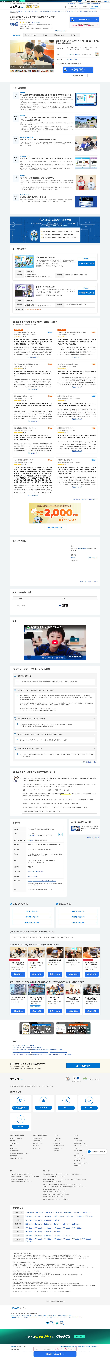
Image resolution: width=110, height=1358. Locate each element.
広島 (55, 1235)
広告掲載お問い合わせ (59, 1145)
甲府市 (68, 1224)
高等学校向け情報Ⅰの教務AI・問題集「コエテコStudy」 (56, 1194)
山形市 (78, 1212)
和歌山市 (79, 1228)
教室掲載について (58, 1143)
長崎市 (49, 1239)
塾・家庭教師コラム (14, 1150)
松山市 (49, 1231)
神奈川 (86, 1216)
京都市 (39, 1228)
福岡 (27, 1239)
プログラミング (13, 1148)
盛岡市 (50, 1212)
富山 (36, 1224)
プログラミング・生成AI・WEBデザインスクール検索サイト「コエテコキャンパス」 (62, 1174)
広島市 (58, 1235)
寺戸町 (77, 54)
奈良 (64, 1228)
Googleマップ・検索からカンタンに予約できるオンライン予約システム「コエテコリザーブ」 (65, 1186)
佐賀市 (39, 1239)
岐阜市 (30, 1220)
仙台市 (59, 1212)
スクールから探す (16, 1045)
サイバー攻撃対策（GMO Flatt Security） (54, 1317)
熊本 (55, 1239)
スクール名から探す (37, 1143)
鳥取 (27, 1235)
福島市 (87, 1212)
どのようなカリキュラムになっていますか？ (31, 719)
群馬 (46, 1216)
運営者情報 (56, 1150)
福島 (84, 1212)
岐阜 (27, 1220)
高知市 (58, 1231)
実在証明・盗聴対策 (15, 1317)
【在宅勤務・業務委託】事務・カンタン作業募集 (21, 1181)
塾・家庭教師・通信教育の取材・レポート (19, 1153)
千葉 (67, 1216)
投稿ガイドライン (78, 1148)
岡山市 (49, 1235)
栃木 (36, 1216)
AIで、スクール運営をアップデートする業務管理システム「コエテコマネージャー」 (62, 1184)
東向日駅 (73, 557)
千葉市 (71, 1216)
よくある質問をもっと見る (89, 762)
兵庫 (55, 1228)
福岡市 (30, 1239)
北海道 (27, 1212)
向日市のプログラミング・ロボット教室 (39, 1049)
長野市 (77, 1224)
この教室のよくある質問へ (98, 1151)
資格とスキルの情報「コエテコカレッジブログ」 (54, 1191)
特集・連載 (12, 1140)
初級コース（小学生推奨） (45, 257)
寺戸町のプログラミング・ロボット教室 (58, 1052)
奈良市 (68, 1228)
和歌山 (74, 1228)
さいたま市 (60, 1216)
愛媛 (45, 1231)
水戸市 (30, 1216)
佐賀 (36, 1239)
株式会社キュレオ (72, 59)
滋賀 (27, 1228)
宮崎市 (77, 1239)
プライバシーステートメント (80, 1145)
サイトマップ (77, 1160)
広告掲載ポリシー (78, 1165)
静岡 (36, 1220)
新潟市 (30, 1224)
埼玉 (56, 1216)
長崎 (45, 1239)
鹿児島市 (88, 1239)
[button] (50, 54)
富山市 (39, 1224)
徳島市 (30, 1231)
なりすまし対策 (67, 1317)
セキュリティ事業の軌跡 (76, 1317)
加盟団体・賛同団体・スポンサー (82, 1150)
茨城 (27, 1216)
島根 (36, 1235)
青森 (37, 1212)
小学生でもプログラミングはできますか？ (31, 749)
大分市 (68, 1239)
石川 (45, 1224)
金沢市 (49, 1224)
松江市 (39, 1235)
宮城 (56, 1212)
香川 (36, 1231)
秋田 (65, 1212)
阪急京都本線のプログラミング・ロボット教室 (41, 1054)
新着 (11, 1145)
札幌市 (31, 1212)
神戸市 (58, 1228)
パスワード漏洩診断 (42, 1315)
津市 (59, 1220)
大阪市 (49, 1228)
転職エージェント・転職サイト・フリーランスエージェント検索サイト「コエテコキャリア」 (64, 1179)
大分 (64, 1239)
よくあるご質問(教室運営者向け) (93, 3)
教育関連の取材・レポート (16, 1158)
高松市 (39, 1231)
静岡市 (39, 1220)
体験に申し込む (18, 974)
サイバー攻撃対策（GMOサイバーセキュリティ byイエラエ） (32, 1317)
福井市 (58, 1224)
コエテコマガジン (14, 1143)
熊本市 (58, 1239)
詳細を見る (87, 259)
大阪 (45, 1228)
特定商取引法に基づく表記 (80, 1143)
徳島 (27, 1231)
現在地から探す (36, 1148)
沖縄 (27, 1241)
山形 (75, 1212)
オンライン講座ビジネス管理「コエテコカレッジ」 (55, 1189)
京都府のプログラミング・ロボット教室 (21, 1047)
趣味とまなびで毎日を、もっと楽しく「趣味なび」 (55, 1196)
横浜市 (91, 1216)
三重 (56, 1220)
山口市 (68, 1235)
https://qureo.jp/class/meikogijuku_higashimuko (42, 881)
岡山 (45, 1235)
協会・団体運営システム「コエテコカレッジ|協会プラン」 (56, 1199)
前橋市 (50, 1216)
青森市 (41, 1212)
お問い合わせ (57, 1140)
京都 (36, 1228)
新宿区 (80, 1216)
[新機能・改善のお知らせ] (65, 6)
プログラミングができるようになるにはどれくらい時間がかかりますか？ (40, 734)
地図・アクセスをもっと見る (88, 582)
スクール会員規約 (78, 1140)
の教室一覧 (31, 911)
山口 (64, 1235)
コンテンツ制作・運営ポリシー (81, 1163)
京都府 (69, 54)
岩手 (46, 1212)
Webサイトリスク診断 (52, 1315)
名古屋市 (50, 1220)
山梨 (64, 1224)
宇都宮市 (40, 1216)
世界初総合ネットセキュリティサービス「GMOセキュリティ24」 (23, 1315)
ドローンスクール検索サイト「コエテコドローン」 (54, 1176)
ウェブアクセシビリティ (79, 1158)
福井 (55, 1224)
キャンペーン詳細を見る (55, 527)
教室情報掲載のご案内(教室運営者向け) (76, 3)
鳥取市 (30, 1235)
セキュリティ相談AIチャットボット (65, 1315)
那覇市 (30, 1241)
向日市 (73, 54)
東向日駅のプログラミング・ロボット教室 (62, 1054)
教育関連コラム (13, 1155)
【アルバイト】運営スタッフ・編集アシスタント (21, 1174)
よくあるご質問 (57, 1138)
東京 (76, 1216)
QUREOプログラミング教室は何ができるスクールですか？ (36, 690)
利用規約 (76, 1138)
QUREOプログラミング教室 (35, 871)
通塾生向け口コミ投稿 (93, 837)
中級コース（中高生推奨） (45, 286)
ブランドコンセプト (78, 1153)
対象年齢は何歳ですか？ (25, 676)
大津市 (30, 1228)
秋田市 (69, 1212)
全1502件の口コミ (36, 22)
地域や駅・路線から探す (38, 1138)
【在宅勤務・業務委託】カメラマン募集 (19, 1179)
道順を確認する (93, 558)
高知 (55, 1231)
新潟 (27, 1224)
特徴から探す (36, 1145)
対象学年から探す (37, 1140)
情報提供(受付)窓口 (58, 1148)
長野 (73, 1224)
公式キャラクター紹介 (79, 1155)
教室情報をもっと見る (60, 30)
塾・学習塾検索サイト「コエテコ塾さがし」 (53, 1181)
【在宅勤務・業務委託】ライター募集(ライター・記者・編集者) (24, 1176)
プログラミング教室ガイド (16, 1138)
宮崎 (73, 1239)
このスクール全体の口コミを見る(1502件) (84, 499)
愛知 (45, 1220)
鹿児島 (83, 1239)
